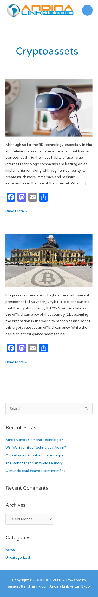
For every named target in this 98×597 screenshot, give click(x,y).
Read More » (16, 210)
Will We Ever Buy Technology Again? (35, 447)
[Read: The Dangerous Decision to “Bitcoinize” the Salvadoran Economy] (49, 260)
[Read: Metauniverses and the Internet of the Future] (49, 108)
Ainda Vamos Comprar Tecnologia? (34, 440)
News (10, 550)
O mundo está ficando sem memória (35, 471)
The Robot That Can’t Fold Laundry (34, 463)
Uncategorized (17, 558)
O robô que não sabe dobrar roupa (34, 455)
